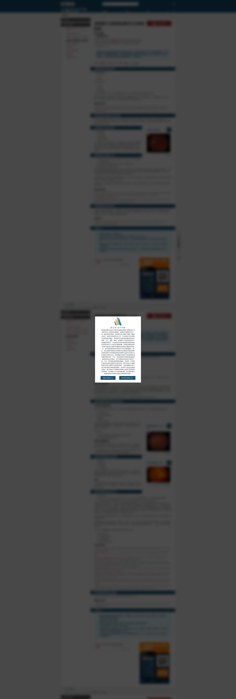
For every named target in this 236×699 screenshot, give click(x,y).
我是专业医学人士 (108, 378)
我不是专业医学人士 (127, 378)
